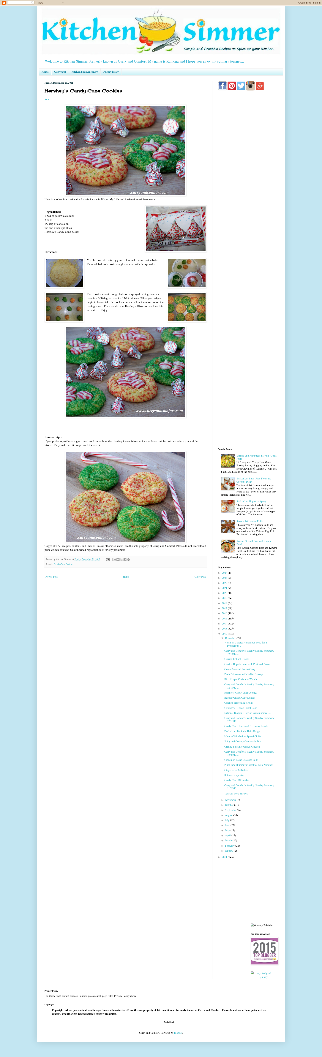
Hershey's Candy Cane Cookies (240, 692)
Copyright (60, 72)
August (229, 815)
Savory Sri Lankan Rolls (249, 521)
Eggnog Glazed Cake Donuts (239, 697)
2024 (225, 572)
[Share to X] (121, 559)
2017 (225, 608)
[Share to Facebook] (125, 559)
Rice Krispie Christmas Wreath (240, 679)
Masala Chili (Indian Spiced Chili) (242, 736)
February (230, 845)
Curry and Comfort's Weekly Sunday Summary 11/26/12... (249, 786)
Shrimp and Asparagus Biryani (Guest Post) (256, 457)
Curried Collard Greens (236, 659)
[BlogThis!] (118, 559)
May (228, 830)
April (228, 835)
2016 (225, 613)
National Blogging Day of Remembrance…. (247, 713)
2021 (225, 588)
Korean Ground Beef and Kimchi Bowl (254, 542)
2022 (225, 583)
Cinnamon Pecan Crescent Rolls (241, 760)
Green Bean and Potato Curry (239, 669)
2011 (225, 857)
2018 (225, 603)
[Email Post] (107, 559)
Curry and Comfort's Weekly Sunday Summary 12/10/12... (249, 719)
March (229, 840)
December (230, 638)
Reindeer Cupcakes (234, 775)
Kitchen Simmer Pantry (85, 72)
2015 (225, 618)
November (231, 800)
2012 (225, 633)
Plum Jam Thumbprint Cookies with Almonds (248, 765)
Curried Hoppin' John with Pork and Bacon (247, 664)
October (229, 805)
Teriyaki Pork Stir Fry (236, 793)
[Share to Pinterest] (128, 559)
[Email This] (114, 559)
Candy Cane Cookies (63, 564)
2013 (225, 628)
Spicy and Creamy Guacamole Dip (242, 741)
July (227, 820)
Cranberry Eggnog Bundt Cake (240, 708)
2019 (225, 598)
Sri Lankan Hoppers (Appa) (251, 501)
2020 (225, 593)
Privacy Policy (111, 72)
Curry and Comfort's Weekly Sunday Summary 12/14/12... (249, 652)
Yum (47, 99)
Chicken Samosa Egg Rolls (238, 702)
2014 (225, 623)
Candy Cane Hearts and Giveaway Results (246, 726)
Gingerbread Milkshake (236, 770)
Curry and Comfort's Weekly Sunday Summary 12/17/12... (249, 686)
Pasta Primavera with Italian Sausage (243, 674)
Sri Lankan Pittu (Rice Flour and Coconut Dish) (253, 480)
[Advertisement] (247, 240)
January (229, 850)
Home (45, 72)
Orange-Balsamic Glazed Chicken (242, 746)
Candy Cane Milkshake (236, 780)
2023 (225, 577)
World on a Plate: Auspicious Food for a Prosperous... (245, 644)
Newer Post (51, 576)
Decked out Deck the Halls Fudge (242, 731)
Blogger (178, 1032)
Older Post (200, 576)
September (231, 810)
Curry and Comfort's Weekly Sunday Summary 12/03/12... (249, 753)
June (228, 825)
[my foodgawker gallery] (264, 977)
